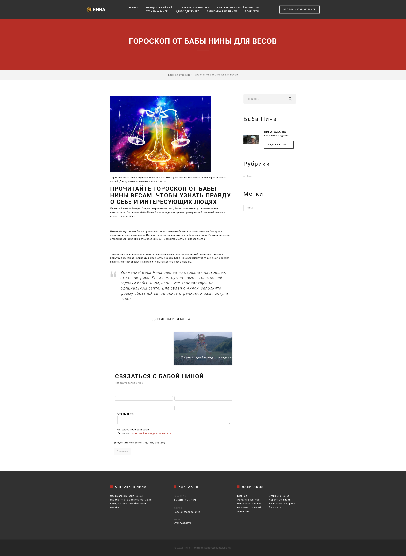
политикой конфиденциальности (151, 433)
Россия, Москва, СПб (187, 511)
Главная (132, 7)
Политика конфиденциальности (212, 547)
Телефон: (180, 394)
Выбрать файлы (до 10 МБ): (131, 438)
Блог (249, 176)
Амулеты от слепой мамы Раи (238, 7)
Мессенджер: (182, 404)
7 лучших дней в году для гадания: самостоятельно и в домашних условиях (238, 357)
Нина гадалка (275, 131)
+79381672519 (185, 500)
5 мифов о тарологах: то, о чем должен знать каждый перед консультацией (138, 320)
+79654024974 (182, 523)
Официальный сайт (160, 7)
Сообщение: (125, 413)
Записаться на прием (222, 11)
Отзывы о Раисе (157, 11)
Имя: (118, 394)
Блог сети (252, 11)
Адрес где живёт (187, 11)
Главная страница (179, 74)
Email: (119, 404)
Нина (250, 208)
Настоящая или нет (195, 7)
